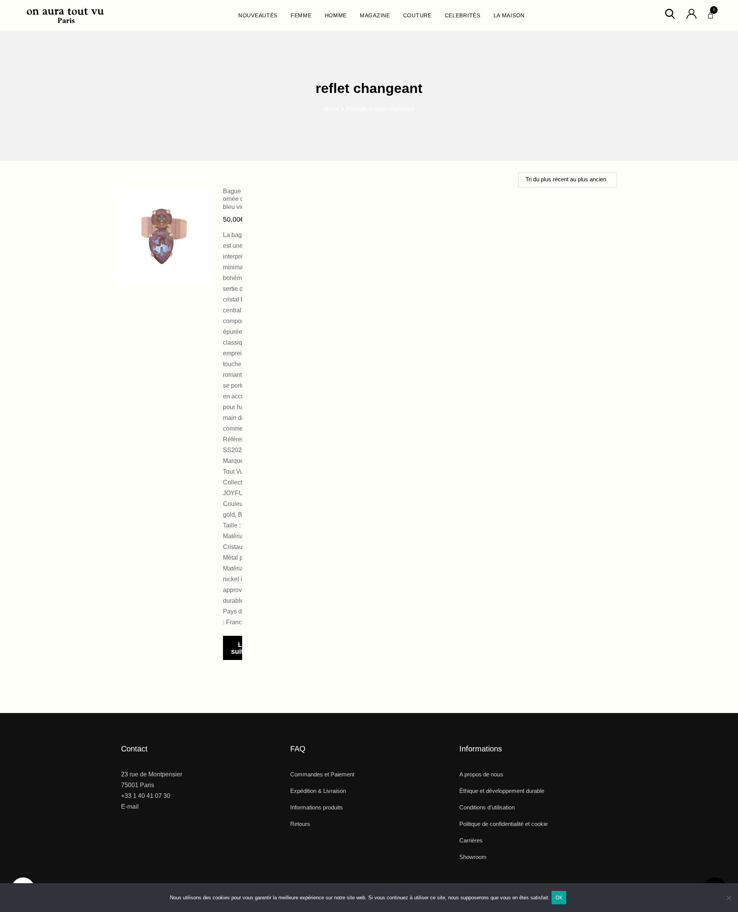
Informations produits (316, 807)
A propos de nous (481, 774)
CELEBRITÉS (462, 15)
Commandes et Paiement (322, 774)
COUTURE (417, 15)
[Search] (670, 13)
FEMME (301, 15)
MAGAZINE (375, 15)
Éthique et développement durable (501, 791)
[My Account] (691, 13)
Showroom (473, 857)
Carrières (471, 840)
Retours (300, 824)
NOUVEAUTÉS (258, 15)
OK (559, 897)
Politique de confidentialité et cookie (503, 824)
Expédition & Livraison (318, 791)
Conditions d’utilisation (487, 807)
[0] (710, 13)
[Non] (728, 900)
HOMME (336, 15)
